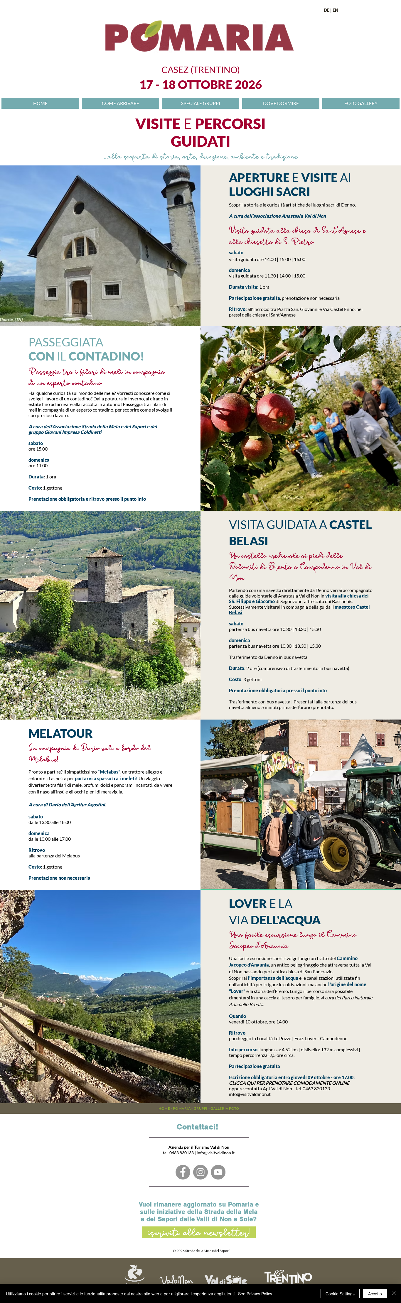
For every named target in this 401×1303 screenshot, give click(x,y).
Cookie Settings (340, 1294)
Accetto (375, 1294)
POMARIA (182, 1108)
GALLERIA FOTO (224, 1108)
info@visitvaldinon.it (250, 1094)
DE (326, 10)
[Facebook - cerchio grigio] (183, 1172)
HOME (164, 1108)
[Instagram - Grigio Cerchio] (200, 1172)
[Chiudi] (393, 1293)
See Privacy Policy (255, 1294)
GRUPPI (201, 1108)
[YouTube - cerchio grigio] (218, 1172)
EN (335, 10)
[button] (280, 103)
